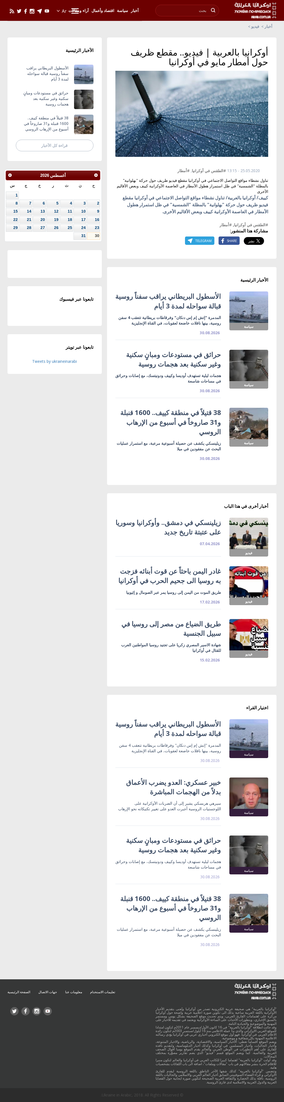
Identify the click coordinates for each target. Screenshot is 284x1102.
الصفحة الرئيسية (18, 992)
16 (97, 219)
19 (56, 219)
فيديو (255, 26)
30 (97, 235)
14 (29, 211)
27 (42, 227)
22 (15, 219)
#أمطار (184, 170)
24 (83, 227)
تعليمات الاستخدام (102, 992)
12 (56, 211)
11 (70, 211)
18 (70, 219)
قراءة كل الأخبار (54, 145)
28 (29, 227)
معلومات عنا (73, 992)
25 (70, 227)
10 (83, 211)
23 (97, 227)
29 (15, 227)
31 (83, 235)
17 (83, 219)
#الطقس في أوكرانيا (209, 170)
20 (42, 219)
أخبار (268, 26)
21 (29, 219)
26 (56, 227)
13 (42, 211)
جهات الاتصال (47, 992)
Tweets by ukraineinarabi (54, 361)
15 (15, 211)
